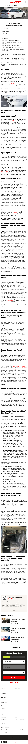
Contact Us (16, 699)
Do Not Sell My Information (19, 719)
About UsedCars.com (4, 699)
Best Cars (16, 691)
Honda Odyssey (10, 83)
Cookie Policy (17, 722)
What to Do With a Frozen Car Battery (18, 620)
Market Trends (3, 710)
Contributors (17, 708)
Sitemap (16, 710)
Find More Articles (13, 647)
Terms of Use (3, 717)
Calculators (3, 708)
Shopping (9, 20)
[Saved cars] (25, 2)
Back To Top (13, 682)
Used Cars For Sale (4, 729)
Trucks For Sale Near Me (19, 729)
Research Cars (3, 693)
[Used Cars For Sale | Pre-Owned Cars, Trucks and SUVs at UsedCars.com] (15, 2)
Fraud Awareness (4, 719)
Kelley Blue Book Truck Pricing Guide (17, 638)
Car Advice (8, 5)
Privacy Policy (17, 717)
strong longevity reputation (19, 366)
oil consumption (4, 171)
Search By (2, 688)
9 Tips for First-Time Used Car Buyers (18, 629)
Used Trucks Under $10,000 (19, 732)
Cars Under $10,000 (4, 732)
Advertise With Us (4, 702)
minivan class (15, 120)
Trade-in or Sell (17, 688)
